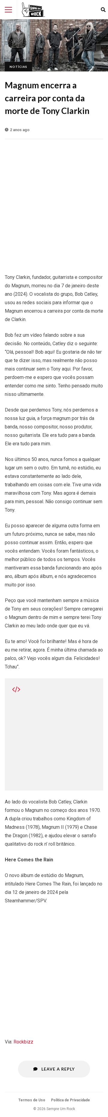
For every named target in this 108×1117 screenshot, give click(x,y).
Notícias (18, 66)
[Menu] (8, 9)
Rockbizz (23, 1042)
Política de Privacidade (70, 1100)
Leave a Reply (57, 1068)
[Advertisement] (54, 203)
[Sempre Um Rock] (33, 9)
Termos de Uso (31, 1100)
